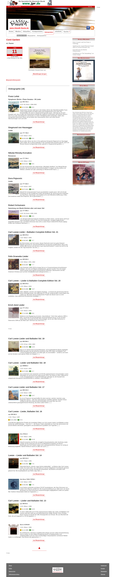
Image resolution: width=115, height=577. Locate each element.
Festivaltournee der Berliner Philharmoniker (80, 50)
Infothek (58, 31)
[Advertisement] (29, 332)
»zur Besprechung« (39, 122)
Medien (18, 31)
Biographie (9, 80)
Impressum (104, 565)
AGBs (10, 568)
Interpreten (49, 32)
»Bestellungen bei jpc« (40, 74)
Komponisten (37, 31)
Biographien (31, 35)
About (10, 565)
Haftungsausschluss (14, 574)
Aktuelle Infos (21, 35)
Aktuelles (26, 31)
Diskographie (16, 80)
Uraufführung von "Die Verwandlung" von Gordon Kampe (83, 54)
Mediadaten (104, 571)
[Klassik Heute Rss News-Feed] (92, 29)
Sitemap (90, 6)
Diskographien (41, 35)
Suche (66, 31)
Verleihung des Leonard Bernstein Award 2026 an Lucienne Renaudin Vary (83, 46)
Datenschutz (12, 571)
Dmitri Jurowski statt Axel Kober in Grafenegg (82, 43)
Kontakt (103, 568)
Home (11, 31)
